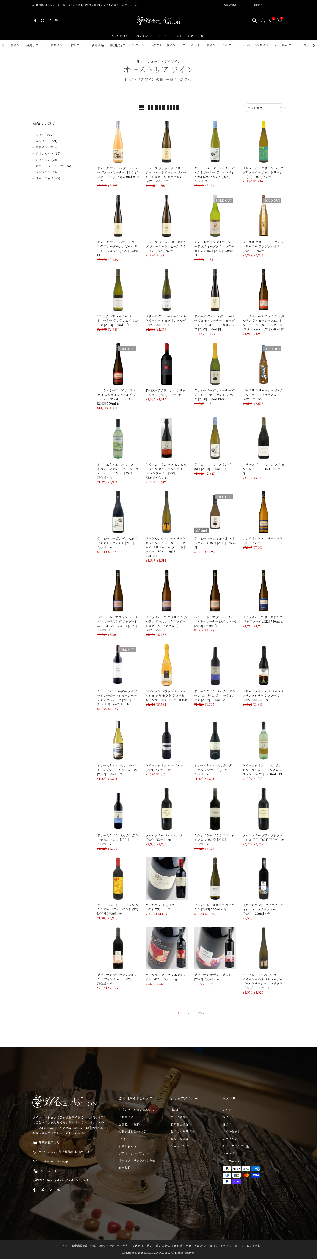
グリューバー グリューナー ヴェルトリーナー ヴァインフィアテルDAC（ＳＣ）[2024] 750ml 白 (214, 174)
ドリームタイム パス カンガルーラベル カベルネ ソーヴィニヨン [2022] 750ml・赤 (214, 695)
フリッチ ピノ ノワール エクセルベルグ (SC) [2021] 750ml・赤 (263, 468)
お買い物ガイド (232, 4)
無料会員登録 (179, 1124)
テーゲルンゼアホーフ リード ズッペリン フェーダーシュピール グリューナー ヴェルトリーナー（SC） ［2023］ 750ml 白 (166, 547)
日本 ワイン (77, 45)
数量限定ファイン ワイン (127, 45)
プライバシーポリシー (134, 1153)
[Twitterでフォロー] (42, 20)
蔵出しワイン (35, 45)
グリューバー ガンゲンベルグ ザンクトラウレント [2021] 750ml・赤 (117, 542)
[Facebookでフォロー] (35, 20)
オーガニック (48, 178)
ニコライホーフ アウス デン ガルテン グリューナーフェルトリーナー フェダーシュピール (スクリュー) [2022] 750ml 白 (263, 322)
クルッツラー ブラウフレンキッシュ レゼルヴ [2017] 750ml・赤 (214, 839)
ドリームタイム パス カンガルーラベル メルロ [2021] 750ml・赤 (117, 839)
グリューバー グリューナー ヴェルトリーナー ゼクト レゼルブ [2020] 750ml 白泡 (214, 394)
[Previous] (3, 45)
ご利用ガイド (128, 1117)
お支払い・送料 (129, 1124)
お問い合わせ (128, 1146)
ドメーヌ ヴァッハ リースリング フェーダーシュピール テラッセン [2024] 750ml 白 (166, 246)
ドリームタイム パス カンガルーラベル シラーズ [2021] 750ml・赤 (214, 769)
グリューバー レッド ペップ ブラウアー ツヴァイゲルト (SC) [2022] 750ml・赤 (118, 909)
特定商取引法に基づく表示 (137, 1161)
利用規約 (125, 1168)
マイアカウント (180, 1117)
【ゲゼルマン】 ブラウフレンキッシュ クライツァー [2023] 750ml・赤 (263, 909)
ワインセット (191, 45)
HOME (175, 1109)
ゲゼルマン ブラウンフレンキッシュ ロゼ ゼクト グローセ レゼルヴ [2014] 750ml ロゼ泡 (166, 695)
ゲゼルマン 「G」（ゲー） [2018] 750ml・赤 (163, 907)
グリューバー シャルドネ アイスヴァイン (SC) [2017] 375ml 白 (215, 542)
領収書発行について (132, 1131)
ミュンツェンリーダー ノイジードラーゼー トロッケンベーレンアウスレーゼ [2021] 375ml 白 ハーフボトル (117, 697)
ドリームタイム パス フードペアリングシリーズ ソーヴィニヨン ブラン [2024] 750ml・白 (118, 471)
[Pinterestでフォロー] (57, 20)
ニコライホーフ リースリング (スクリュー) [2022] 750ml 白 (263, 619)
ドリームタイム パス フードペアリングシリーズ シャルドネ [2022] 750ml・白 (117, 769)
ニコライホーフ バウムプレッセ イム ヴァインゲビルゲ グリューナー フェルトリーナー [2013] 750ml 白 (118, 396)
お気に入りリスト (182, 1131)
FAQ (122, 1139)
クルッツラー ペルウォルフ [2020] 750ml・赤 (164, 837)
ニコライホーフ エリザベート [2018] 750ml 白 (262, 540)
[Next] (313, 45)
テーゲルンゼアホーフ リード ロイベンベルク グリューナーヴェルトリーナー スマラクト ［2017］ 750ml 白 (263, 981)
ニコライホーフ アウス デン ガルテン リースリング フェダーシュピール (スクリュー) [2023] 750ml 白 (166, 623)
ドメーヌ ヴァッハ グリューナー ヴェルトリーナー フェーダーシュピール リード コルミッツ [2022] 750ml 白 (214, 322)
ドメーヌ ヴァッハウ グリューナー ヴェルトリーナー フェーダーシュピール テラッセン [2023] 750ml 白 (166, 174)
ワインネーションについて (137, 1109)
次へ (201, 1013)
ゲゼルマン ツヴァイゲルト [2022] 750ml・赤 (212, 977)
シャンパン (47, 172)
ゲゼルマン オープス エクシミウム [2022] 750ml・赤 (166, 977)
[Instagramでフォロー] (50, 20)
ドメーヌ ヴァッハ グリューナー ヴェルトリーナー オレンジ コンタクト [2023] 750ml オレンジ (118, 174)
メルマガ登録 (179, 1139)
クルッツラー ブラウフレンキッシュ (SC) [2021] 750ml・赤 (263, 837)
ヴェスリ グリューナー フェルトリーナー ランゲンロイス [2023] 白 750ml (263, 246)
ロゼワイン (229, 45)
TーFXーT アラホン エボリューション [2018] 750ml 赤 (165, 392)
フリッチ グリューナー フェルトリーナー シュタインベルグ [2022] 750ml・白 (166, 320)
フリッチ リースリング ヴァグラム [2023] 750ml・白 (214, 907)
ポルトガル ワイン (256, 45)
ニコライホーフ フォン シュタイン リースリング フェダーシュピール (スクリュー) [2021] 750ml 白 (117, 623)
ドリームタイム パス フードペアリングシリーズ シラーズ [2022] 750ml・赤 (263, 695)
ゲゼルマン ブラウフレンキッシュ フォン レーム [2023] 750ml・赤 (117, 979)
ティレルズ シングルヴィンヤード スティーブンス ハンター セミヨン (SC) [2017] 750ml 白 (214, 248)
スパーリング (184, 36)
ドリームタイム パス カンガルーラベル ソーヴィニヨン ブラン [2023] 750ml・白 (265, 769)
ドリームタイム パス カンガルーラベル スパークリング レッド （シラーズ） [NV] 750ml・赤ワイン (166, 471)
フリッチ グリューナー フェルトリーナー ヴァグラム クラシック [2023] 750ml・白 (117, 320)
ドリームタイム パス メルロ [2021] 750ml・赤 (165, 767)
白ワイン (161, 36)
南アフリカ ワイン (163, 45)
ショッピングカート (184, 1146)
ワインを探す (119, 36)
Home (141, 61)
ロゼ (204, 36)
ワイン (211, 45)
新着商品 (98, 45)
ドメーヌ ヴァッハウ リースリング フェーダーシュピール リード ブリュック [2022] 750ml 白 (118, 248)
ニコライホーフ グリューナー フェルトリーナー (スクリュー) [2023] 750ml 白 (215, 621)
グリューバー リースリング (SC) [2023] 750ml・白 (212, 466)
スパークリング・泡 (53, 166)
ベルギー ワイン (286, 45)
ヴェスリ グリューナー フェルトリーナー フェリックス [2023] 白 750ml (263, 394)
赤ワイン (142, 36)
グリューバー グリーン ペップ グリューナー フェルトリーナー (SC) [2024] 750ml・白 (263, 172)
